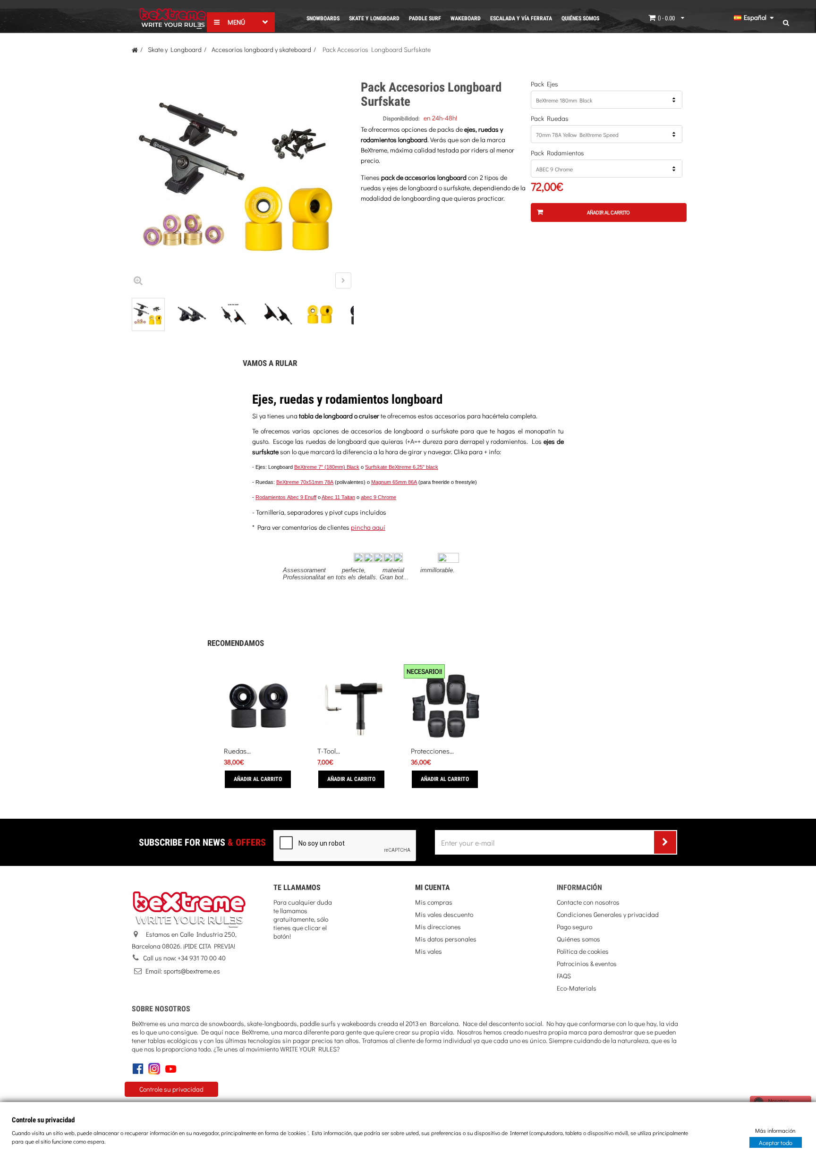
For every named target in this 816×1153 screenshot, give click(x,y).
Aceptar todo (775, 1142)
